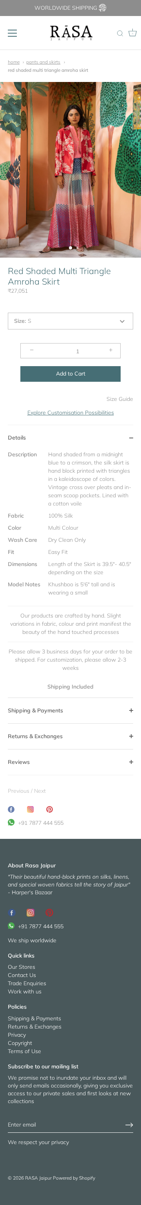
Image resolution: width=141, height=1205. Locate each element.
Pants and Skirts (43, 62)
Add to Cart (70, 373)
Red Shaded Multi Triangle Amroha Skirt (48, 70)
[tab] (70, 574)
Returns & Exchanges (34, 1026)
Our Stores (21, 966)
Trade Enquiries (27, 983)
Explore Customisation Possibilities (70, 412)
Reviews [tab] (19, 761)
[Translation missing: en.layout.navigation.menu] (12, 33)
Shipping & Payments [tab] (35, 710)
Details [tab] (17, 437)
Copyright (20, 1043)
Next (40, 790)
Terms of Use (24, 1051)
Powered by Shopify (74, 1178)
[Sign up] (129, 1125)
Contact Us (22, 975)
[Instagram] (30, 911)
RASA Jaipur (38, 1178)
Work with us (25, 991)
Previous (19, 790)
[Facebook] (12, 911)
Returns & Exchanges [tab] (35, 736)
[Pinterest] (49, 911)
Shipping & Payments (34, 1018)
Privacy (17, 1034)
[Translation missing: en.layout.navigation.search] (120, 34)
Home (14, 62)
